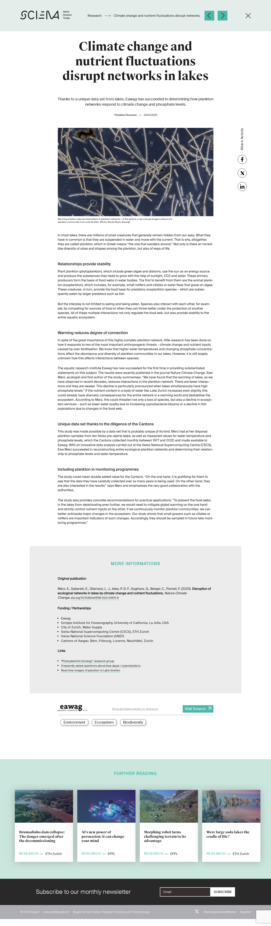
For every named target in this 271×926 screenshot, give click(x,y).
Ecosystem (104, 722)
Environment (74, 722)
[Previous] (209, 16)
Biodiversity (133, 722)
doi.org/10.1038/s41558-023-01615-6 (95, 598)
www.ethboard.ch (56, 912)
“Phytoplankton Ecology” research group (87, 661)
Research (95, 16)
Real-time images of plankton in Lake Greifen (90, 670)
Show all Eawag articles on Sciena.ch (135, 709)
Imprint (245, 912)
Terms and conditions (220, 912)
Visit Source (195, 708)
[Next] (222, 16)
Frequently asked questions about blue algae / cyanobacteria (100, 666)
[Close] (248, 15)
